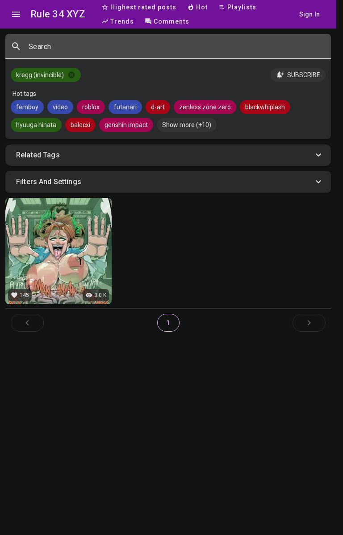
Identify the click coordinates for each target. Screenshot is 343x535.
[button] (168, 155)
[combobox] (176, 50)
